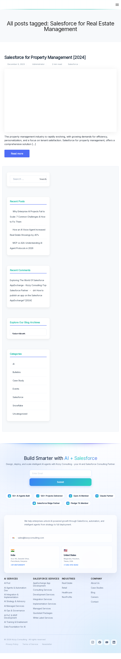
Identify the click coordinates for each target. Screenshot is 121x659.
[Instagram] (93, 642)
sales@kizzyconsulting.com (31, 538)
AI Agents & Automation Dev (17, 589)
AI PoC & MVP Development (17, 616)
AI (13, 364)
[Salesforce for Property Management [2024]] (60, 97)
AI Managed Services (14, 606)
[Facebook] (100, 642)
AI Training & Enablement (16, 622)
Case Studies (97, 588)
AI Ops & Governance (15, 610)
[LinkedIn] (114, 642)
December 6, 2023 (16, 64)
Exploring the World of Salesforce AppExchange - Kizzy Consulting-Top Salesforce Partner (28, 285)
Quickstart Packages (43, 613)
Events (16, 389)
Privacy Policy (12, 644)
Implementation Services (45, 604)
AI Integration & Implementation (17, 595)
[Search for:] (28, 179)
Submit (60, 482)
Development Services (44, 594)
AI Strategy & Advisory (15, 601)
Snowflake (18, 405)
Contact (95, 602)
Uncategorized (20, 414)
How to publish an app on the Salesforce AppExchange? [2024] (27, 295)
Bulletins (17, 372)
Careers (95, 597)
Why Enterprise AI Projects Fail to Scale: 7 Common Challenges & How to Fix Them (27, 216)
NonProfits (67, 597)
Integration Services (43, 599)
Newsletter (47, 644)
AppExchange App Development (46, 584)
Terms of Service (30, 644)
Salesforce (73, 64)
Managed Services (42, 608)
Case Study (18, 380)
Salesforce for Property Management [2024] (45, 57)
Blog (93, 592)
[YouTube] (107, 642)
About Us (96, 583)
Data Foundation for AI (15, 627)
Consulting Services (43, 590)
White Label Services (43, 618)
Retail (65, 588)
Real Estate (67, 583)
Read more (17, 153)
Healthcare (67, 592)
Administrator (38, 64)
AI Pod (7, 583)
